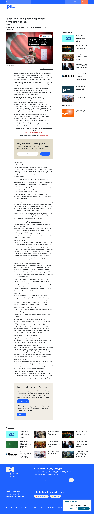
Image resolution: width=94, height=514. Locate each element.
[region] (77, 505)
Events (84, 7)
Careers (35, 507)
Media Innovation (76, 7)
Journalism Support (64, 7)
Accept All (83, 508)
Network (47, 7)
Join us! (45, 153)
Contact (42, 507)
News (43, 7)
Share (9, 69)
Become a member (23, 401)
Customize (71, 508)
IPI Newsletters (61, 507)
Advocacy (54, 7)
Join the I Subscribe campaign (33, 132)
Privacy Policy (51, 507)
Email (36, 477)
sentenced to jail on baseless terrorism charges (33, 206)
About (67, 1)
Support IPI (84, 1)
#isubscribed (44, 135)
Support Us (55, 496)
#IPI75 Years (77, 1)
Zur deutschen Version (46, 69)
